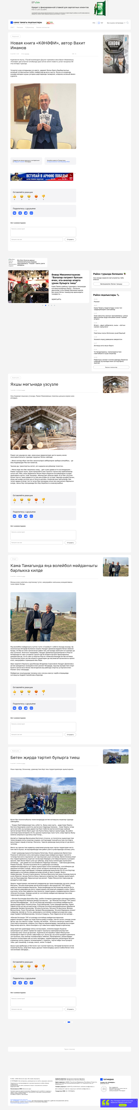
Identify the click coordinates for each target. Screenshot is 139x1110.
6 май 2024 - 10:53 (14, 763)
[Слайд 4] (51, 305)
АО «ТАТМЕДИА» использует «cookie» (20, 1100)
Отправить (70, 239)
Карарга (122, 1105)
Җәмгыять (15, 378)
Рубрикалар (29, 27)
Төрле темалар (69, 1049)
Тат (102, 23)
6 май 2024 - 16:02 (14, 576)
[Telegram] (25, 213)
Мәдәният (15, 36)
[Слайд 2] (45, 305)
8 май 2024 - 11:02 (14, 53)
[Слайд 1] (42, 305)
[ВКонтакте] (14, 213)
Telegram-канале (19, 161)
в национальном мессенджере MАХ (58, 161)
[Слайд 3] (48, 305)
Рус (94, 23)
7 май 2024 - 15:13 (14, 390)
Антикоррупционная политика (19, 1099)
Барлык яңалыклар (111, 367)
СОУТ (12, 27)
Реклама (20, 27)
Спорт (14, 559)
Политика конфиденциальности (19, 1103)
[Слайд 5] (54, 305)
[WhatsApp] (31, 213)
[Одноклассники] (20, 213)
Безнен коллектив (42, 27)
